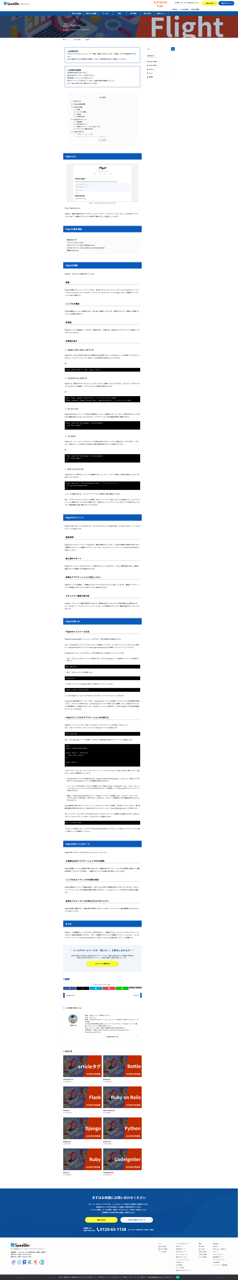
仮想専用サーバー (181, 1249)
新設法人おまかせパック (183, 1270)
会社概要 (215, 1244)
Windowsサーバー (181, 1252)
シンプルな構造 (81, 112)
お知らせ (175, 9)
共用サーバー (180, 1246)
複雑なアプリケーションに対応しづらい (88, 126)
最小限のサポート (82, 124)
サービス (106, 13)
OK (178, 1277)
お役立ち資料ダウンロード (137, 1220)
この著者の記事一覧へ (112, 1037)
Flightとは (77, 101)
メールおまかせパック (182, 1244)
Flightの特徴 (78, 107)
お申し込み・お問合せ (219, 1249)
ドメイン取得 (180, 1268)
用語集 (67, 29)
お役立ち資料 (153, 65)
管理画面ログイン (218, 1257)
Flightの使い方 (79, 132)
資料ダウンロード (226, 3)
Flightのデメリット (80, 119)
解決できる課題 (91, 13)
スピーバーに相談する (102, 963)
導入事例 (133, 13)
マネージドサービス (182, 1254)
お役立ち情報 (195, 9)
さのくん (73, 1025)
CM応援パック (180, 1262)
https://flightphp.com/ (73, 208)
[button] (69, 988)
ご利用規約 (216, 1262)
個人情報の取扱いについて (156, 1277)
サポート (215, 1252)
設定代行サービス (181, 1257)
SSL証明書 (179, 1265)
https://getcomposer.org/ (98, 647)
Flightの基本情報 (79, 104)
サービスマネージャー (219, 1260)
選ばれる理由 (76, 13)
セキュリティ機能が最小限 (85, 129)
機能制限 (79, 122)
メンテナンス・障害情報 (220, 1265)
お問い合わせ (210, 3)
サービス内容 (162, 1252)
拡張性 (79, 114)
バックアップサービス (182, 1260)
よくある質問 (184, 9)
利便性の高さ (81, 116)
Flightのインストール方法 (85, 134)
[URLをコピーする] (135, 987)
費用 (119, 13)
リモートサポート (218, 1254)
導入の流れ (147, 13)
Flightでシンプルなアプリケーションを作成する (91, 136)
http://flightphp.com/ (118, 808)
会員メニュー (161, 13)
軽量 (78, 109)
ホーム (160, 1244)
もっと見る (102, 140)
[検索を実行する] (173, 49)
